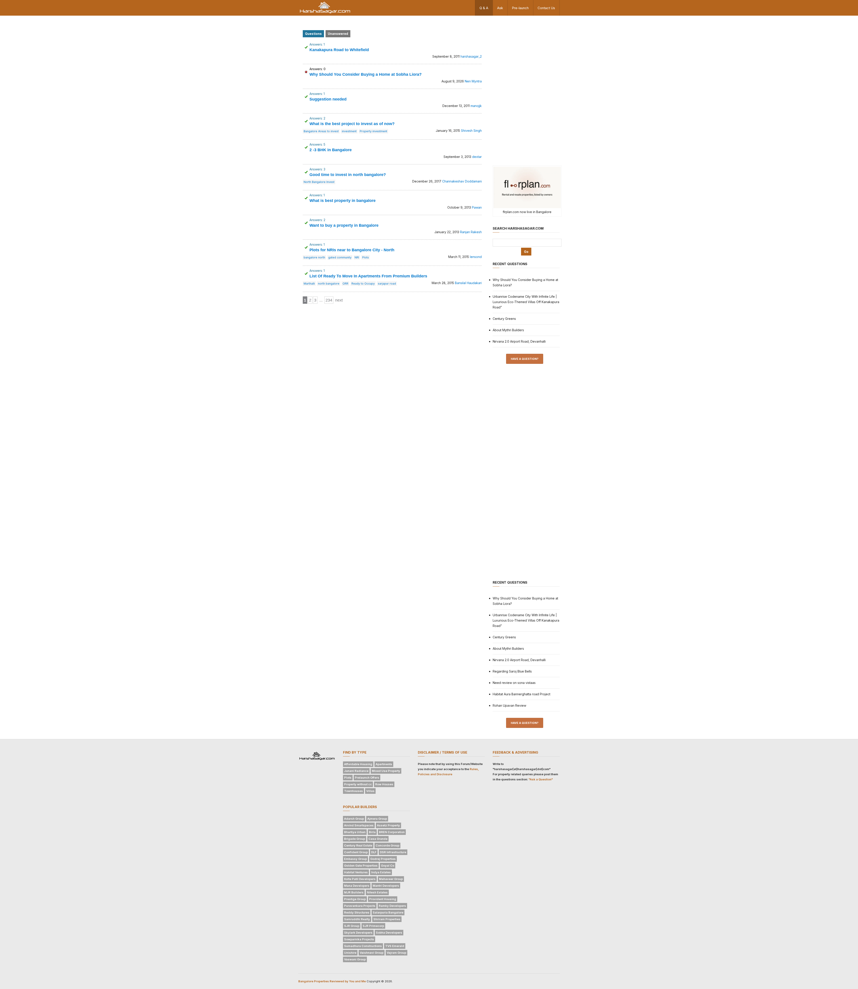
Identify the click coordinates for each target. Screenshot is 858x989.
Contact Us (546, 8)
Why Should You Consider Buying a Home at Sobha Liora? (365, 74)
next (339, 300)
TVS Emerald (394, 946)
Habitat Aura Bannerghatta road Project (521, 694)
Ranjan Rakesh (471, 232)
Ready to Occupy (363, 283)
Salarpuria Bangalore (388, 912)
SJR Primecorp (373, 926)
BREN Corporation (392, 832)
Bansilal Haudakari (468, 283)
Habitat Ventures (356, 872)
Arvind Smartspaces (359, 825)
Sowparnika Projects (359, 939)
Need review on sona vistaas (514, 683)
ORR (345, 283)
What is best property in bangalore (342, 200)
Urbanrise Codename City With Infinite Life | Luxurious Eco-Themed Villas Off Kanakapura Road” (526, 302)
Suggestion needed (328, 99)
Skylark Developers (358, 932)
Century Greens (504, 319)
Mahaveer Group (391, 879)
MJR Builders (354, 892)
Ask (500, 8)
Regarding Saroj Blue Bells (512, 671)
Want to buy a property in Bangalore (344, 225)
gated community (339, 257)
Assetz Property (388, 825)
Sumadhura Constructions (363, 946)
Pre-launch (520, 8)
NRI (357, 257)
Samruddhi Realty (357, 919)
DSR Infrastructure (393, 852)
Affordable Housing (358, 764)
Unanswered (338, 34)
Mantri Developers (386, 885)
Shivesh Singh (471, 130)
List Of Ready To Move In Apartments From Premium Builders (368, 276)
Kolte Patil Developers (360, 879)
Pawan (477, 207)
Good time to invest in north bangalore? (347, 174)
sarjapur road (387, 283)
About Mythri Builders (508, 330)
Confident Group (356, 852)
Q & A (483, 8)
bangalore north (314, 257)
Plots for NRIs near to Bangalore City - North (351, 250)
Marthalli (309, 283)
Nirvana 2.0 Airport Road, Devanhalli (519, 341)
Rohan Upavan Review (509, 705)
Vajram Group (396, 952)
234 (329, 300)
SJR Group (351, 926)
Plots (365, 257)
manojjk (476, 106)
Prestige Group (355, 899)
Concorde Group (387, 845)
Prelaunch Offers (367, 777)
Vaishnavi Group (371, 952)
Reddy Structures (356, 912)
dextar (477, 157)
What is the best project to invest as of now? (352, 124)
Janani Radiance (356, 771)
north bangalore (328, 283)
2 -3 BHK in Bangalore (330, 150)
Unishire (350, 952)
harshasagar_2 (471, 56)
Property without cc (358, 784)
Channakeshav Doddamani (462, 181)
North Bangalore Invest (319, 182)
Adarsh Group (354, 818)
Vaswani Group (355, 959)
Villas (370, 791)
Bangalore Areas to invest (321, 131)
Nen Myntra (473, 81)
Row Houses (384, 784)
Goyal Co (387, 865)
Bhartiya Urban (355, 832)
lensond (476, 257)
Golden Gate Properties (361, 865)
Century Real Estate (358, 845)
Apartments (384, 764)
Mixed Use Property (386, 771)
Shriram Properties (386, 919)
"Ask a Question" (541, 779)
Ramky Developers (392, 905)
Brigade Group (354, 838)
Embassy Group (355, 859)
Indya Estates (381, 872)
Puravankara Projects (359, 905)
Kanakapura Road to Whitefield (339, 50)
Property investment (373, 131)
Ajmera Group (377, 818)
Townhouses (353, 791)
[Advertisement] (526, 90)
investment (349, 131)
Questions (313, 34)
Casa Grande (377, 838)
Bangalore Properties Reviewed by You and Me (332, 981)
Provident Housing (382, 899)
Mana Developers (356, 885)
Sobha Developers (389, 932)
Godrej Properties (383, 859)
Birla (372, 832)
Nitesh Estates (377, 892)
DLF (373, 852)
